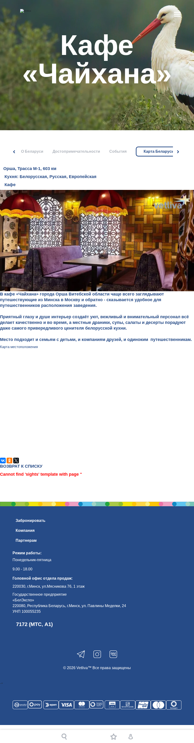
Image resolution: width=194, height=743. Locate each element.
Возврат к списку (21, 466)
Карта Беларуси (159, 151)
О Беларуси (32, 151)
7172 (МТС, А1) (34, 624)
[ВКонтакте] (3, 460)
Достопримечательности (76, 151)
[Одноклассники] (9, 460)
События (118, 151)
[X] (16, 460)
